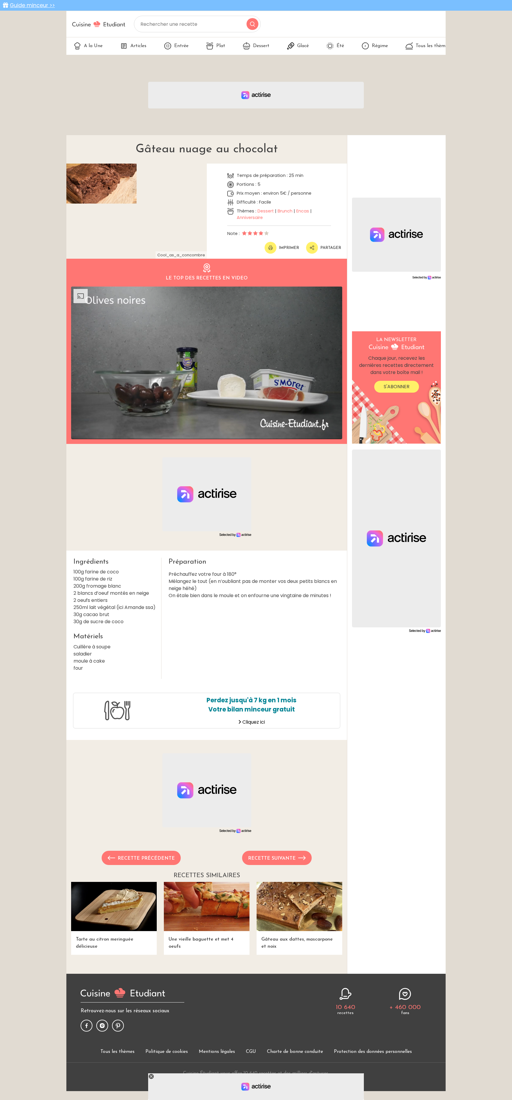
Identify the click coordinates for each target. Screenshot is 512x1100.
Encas (302, 211)
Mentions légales (217, 1051)
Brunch (285, 211)
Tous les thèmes (433, 46)
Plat (220, 46)
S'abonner (396, 386)
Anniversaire (250, 217)
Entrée (181, 46)
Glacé (303, 46)
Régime (380, 46)
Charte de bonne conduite (295, 1051)
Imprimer (289, 248)
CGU (251, 1051)
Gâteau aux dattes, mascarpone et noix (297, 943)
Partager (330, 248)
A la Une (93, 46)
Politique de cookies (166, 1051)
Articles (138, 46)
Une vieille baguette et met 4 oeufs (201, 943)
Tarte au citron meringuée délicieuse (104, 943)
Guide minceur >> (32, 5)
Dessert (261, 46)
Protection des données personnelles (373, 1051)
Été (340, 46)
